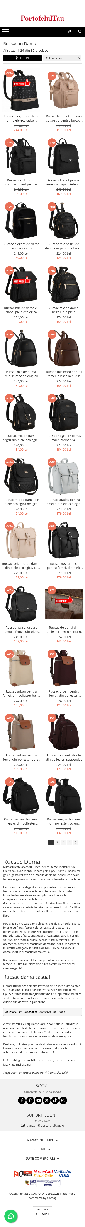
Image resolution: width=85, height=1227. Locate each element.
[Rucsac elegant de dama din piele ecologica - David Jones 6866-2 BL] (21, 90)
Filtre (24, 58)
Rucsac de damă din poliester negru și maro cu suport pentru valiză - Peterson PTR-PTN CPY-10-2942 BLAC (64, 629)
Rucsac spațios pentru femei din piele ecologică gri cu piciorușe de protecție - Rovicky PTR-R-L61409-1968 (63, 502)
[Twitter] (47, 1100)
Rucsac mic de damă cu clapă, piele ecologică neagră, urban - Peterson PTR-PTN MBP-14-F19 (21, 310)
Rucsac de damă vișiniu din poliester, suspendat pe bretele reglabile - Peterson (64, 757)
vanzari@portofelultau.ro (45, 1125)
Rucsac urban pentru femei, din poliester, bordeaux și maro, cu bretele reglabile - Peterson (63, 693)
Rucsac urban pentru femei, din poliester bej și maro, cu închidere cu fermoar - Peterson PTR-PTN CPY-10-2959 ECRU (21, 693)
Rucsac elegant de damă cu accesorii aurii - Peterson (21, 246)
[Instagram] (63, 1100)
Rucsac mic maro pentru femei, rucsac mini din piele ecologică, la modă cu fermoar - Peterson (64, 374)
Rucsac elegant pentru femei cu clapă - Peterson (63, 182)
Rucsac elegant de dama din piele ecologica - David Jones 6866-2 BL (21, 118)
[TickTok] (55, 1100)
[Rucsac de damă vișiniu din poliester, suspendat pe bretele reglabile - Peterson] (64, 732)
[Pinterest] (30, 1100)
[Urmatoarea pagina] (75, 842)
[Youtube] (38, 1100)
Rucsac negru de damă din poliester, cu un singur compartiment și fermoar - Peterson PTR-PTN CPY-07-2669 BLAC (63, 821)
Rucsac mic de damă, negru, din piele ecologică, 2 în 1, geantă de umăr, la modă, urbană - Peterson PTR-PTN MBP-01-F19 (63, 310)
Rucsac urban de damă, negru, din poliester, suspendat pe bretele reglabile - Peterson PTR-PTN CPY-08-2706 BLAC (21, 821)
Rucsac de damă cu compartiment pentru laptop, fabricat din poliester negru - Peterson (21, 182)
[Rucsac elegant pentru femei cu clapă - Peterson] (64, 157)
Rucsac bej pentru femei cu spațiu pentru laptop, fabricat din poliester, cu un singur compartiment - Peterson (64, 118)
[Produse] (6, 32)
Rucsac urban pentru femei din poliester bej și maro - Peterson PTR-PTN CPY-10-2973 (21, 757)
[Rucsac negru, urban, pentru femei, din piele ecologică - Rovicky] (21, 604)
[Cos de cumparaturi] (70, 31)
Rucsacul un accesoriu (21, 1011)
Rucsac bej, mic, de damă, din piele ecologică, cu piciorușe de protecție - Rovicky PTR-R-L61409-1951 (21, 565)
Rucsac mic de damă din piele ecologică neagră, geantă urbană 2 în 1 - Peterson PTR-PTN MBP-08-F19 (21, 502)
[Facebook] (22, 1100)
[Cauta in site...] (80, 31)
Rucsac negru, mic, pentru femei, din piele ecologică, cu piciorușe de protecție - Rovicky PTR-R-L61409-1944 (64, 565)
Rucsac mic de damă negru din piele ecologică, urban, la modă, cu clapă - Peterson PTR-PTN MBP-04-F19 (21, 438)
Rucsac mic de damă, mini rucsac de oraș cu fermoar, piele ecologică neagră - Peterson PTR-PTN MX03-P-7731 (21, 374)
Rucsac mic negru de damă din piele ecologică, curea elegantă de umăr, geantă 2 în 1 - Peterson (63, 246)
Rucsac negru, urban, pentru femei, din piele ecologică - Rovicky (21, 629)
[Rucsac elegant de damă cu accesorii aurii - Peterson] (21, 221)
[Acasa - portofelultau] (42, 18)
